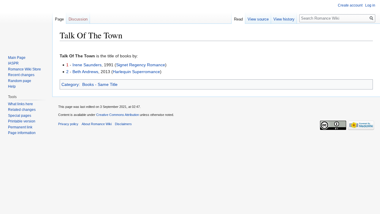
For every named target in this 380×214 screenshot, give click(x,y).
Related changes (22, 110)
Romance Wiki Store (24, 69)
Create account (350, 5)
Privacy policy (68, 124)
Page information (22, 133)
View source (258, 19)
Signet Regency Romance (140, 64)
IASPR (13, 63)
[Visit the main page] (26, 24)
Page (59, 19)
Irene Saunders (87, 64)
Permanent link (20, 127)
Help (12, 86)
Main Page (17, 58)
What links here (20, 104)
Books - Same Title (100, 84)
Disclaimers (123, 124)
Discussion (78, 19)
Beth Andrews (85, 71)
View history (283, 19)
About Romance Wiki (97, 124)
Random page (19, 81)
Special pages (19, 116)
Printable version (21, 121)
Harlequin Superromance (136, 71)
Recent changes (21, 75)
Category (70, 84)
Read (238, 19)
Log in (370, 5)
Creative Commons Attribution (117, 115)
